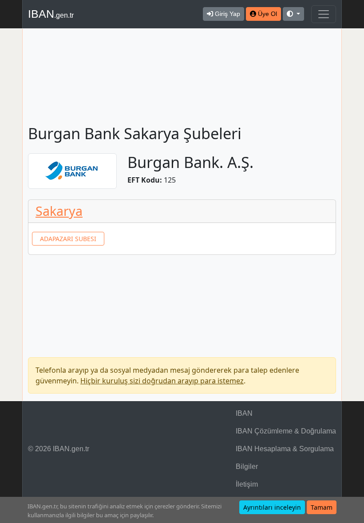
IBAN (51, 14)
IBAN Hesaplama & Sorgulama (285, 449)
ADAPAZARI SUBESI (68, 238)
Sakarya (59, 210)
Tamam (321, 507)
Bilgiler (247, 466)
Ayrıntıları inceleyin (272, 507)
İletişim (247, 484)
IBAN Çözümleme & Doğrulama (286, 431)
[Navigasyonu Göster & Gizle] (323, 14)
